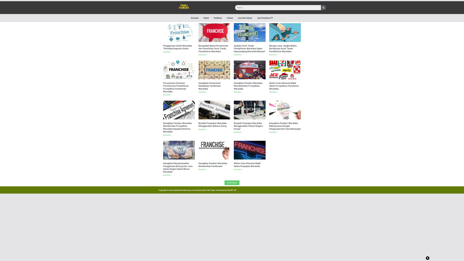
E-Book (230, 18)
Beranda (195, 18)
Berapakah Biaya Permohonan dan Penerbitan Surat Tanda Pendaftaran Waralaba (213, 48)
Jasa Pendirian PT (265, 18)
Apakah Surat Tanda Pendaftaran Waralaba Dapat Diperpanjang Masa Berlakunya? (249, 48)
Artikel (206, 18)
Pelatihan (218, 18)
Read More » (167, 52)
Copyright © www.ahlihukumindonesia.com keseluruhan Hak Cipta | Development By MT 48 (197, 190)
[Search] (323, 7)
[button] (232, 182)
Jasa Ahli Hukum (245, 18)
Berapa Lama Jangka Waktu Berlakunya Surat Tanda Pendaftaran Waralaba (283, 48)
